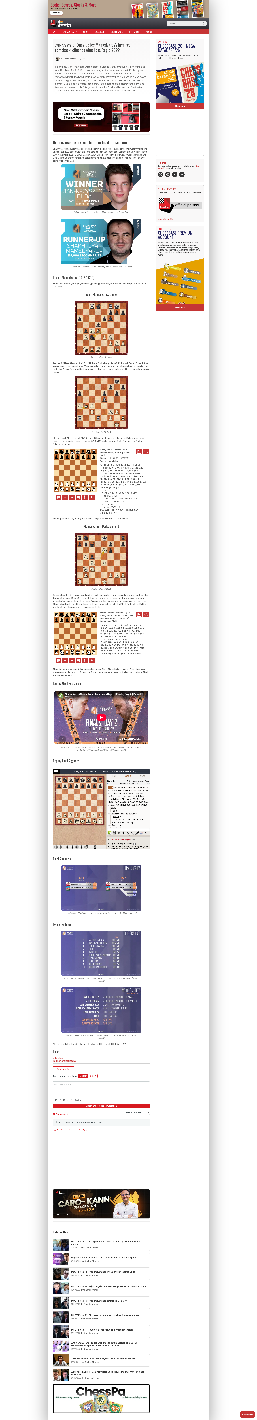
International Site (165, 219)
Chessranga (116, 31)
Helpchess (134, 31)
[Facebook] (174, 174)
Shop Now (180, 106)
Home (54, 31)
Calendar (99, 31)
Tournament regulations (64, 1061)
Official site (58, 1058)
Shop (85, 31)
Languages (68, 31)
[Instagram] (182, 174)
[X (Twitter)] (160, 174)
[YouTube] (167, 174)
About (149, 31)
